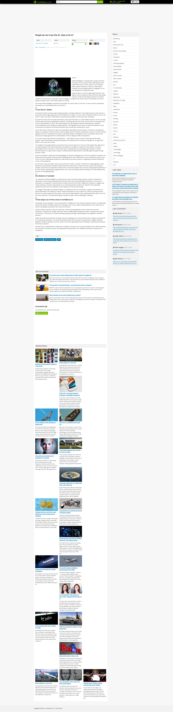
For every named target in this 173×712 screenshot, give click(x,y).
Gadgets (115, 72)
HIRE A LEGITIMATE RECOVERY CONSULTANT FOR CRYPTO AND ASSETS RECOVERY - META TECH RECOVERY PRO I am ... (125, 229)
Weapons (116, 162)
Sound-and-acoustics (119, 140)
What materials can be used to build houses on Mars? (65, 295)
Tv (114, 158)
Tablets (115, 146)
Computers (116, 57)
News (115, 106)
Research (116, 122)
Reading (115, 119)
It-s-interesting (117, 88)
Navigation (116, 103)
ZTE (114, 165)
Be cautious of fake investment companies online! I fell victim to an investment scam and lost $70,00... (125, 252)
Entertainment (117, 69)
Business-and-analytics (120, 51)
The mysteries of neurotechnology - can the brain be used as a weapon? (70, 285)
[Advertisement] (86, 18)
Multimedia (116, 97)
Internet (115, 82)
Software (115, 137)
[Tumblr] (98, 44)
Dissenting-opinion (118, 63)
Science (115, 131)
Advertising (116, 38)
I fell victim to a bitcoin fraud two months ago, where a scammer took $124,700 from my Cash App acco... (125, 218)
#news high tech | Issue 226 (67, 362)
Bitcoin (115, 48)
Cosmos (115, 60)
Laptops (115, 91)
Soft (114, 134)
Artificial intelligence (50, 239)
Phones (115, 112)
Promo (115, 115)
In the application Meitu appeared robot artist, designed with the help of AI (70, 596)
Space (115, 143)
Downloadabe (117, 66)
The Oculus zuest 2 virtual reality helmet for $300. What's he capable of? (70, 275)
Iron (114, 85)
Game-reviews (117, 78)
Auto (114, 42)
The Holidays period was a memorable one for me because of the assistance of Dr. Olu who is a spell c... (125, 240)
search (100, 2)
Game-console (117, 75)
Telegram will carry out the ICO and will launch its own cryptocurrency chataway (45, 514)
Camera (115, 54)
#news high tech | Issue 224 (43, 683)
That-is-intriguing (118, 155)
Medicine (115, 94)
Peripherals (116, 109)
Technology (39, 239)
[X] (90, 44)
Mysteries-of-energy (119, 100)
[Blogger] (93, 44)
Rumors (115, 128)
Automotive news (118, 45)
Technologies (117, 149)
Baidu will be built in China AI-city (68, 656)
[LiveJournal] (95, 44)
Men (59, 239)
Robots (115, 125)
